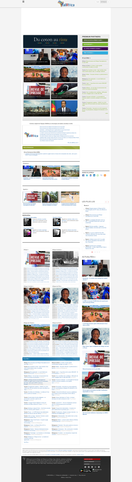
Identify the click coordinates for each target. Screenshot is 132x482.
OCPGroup (88, 44)
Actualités (88, 257)
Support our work (88, 459)
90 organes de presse (51, 450)
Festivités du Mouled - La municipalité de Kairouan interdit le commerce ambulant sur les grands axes (94, 98)
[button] (92, 252)
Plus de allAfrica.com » (73, 142)
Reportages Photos (29, 228)
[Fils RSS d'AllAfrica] (105, 175)
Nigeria (86, 205)
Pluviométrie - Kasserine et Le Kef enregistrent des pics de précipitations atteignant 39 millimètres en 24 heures (94, 110)
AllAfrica (66, 4)
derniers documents (72, 230)
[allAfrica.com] (31, 134)
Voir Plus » (26, 442)
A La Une (85, 58)
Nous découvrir (82, 475)
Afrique (26, 249)
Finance (25, 163)
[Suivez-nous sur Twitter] (88, 467)
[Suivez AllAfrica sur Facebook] (83, 175)
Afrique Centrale (28, 286)
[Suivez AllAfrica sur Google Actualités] (91, 175)
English (97, 1)
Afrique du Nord (56, 323)
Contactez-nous (73, 475)
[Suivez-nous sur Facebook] (85, 467)
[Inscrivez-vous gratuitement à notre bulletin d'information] (101, 175)
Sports (25, 189)
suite (106, 113)
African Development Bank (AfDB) (32, 152)
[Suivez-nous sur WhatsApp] (95, 467)
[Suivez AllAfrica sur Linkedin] (94, 175)
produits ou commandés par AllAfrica (53, 454)
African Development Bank (93, 40)
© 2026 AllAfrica (50, 475)
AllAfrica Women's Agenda (92, 48)
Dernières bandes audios (30, 217)
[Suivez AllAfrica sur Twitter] (87, 175)
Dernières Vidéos (57, 217)
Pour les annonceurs (89, 461)
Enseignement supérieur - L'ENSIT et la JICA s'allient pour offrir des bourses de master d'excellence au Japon (95, 104)
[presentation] (106, 202)
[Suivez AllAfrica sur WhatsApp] (98, 175)
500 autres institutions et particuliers (65, 450)
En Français (104, 1)
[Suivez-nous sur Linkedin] (92, 467)
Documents (56, 228)
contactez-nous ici (80, 454)
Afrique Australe (56, 249)
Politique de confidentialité (62, 475)
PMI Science (88, 53)
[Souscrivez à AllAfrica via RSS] (98, 467)
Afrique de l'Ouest (28, 323)
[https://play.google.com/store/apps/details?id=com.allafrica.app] (86, 470)
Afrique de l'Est (56, 286)
